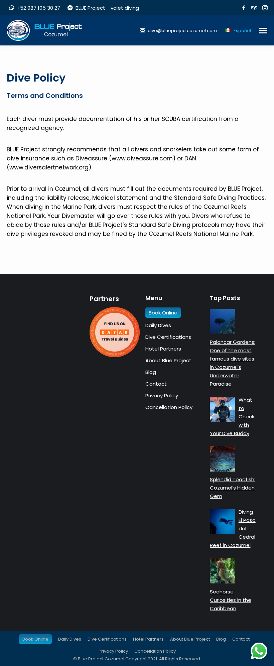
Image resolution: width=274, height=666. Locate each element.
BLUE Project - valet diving (107, 7)
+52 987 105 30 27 (38, 7)
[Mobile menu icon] (263, 30)
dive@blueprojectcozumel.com (182, 30)
